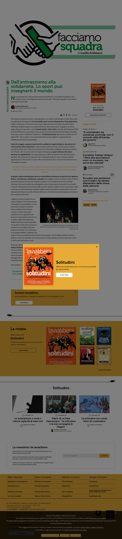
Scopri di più (64, 275)
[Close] (96, 246)
